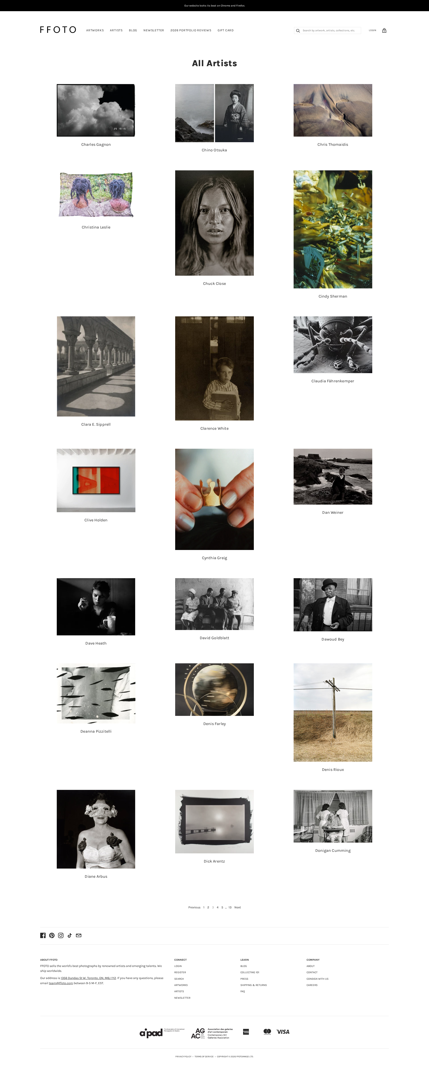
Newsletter (153, 30)
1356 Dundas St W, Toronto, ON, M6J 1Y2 (88, 978)
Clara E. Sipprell (96, 424)
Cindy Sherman (333, 296)
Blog (133, 30)
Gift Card (226, 30)
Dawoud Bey (333, 639)
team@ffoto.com (61, 983)
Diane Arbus (96, 876)
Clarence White (214, 428)
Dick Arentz (214, 861)
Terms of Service (204, 1056)
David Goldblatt (214, 637)
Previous (194, 907)
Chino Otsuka (214, 150)
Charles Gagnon (96, 144)
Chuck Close (214, 283)
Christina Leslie (96, 227)
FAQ (242, 991)
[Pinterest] (52, 936)
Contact (312, 972)
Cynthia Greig (214, 557)
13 (230, 907)
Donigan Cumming (333, 850)
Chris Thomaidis (333, 144)
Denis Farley (214, 723)
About (311, 966)
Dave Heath (96, 643)
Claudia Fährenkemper (332, 381)
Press (244, 978)
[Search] (298, 31)
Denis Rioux (333, 769)
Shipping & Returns (253, 985)
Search (179, 978)
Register (180, 972)
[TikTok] (69, 936)
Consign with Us (317, 978)
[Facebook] (43, 936)
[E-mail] (78, 936)
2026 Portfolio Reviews (190, 30)
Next (237, 907)
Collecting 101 (249, 972)
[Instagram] (60, 936)
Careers (312, 985)
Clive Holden (95, 520)
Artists (116, 30)
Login (372, 30)
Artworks (95, 30)
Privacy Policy (183, 1056)
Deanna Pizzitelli (95, 731)
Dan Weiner (332, 512)
